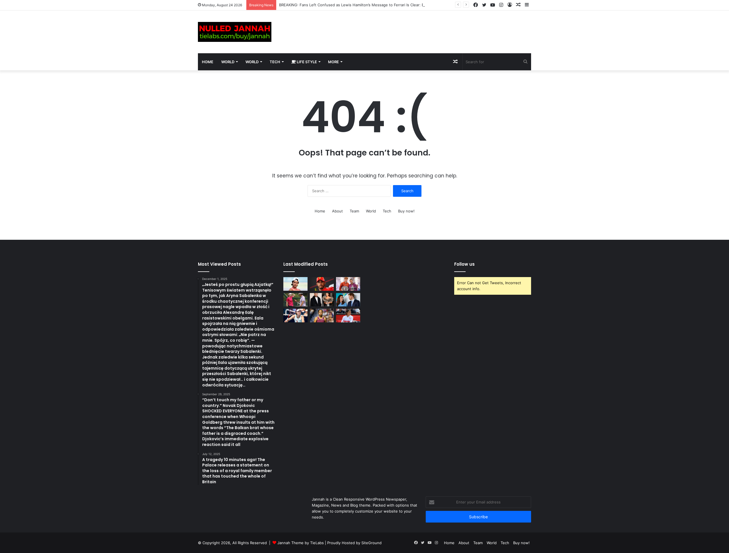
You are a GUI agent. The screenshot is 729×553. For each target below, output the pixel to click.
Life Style (306, 62)
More (333, 62)
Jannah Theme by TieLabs (300, 542)
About (337, 211)
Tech (275, 62)
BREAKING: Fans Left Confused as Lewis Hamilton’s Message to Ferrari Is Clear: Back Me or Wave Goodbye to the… (382, 5)
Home (207, 62)
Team (354, 211)
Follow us (464, 264)
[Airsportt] (234, 32)
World (227, 62)
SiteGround (371, 542)
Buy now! (406, 211)
